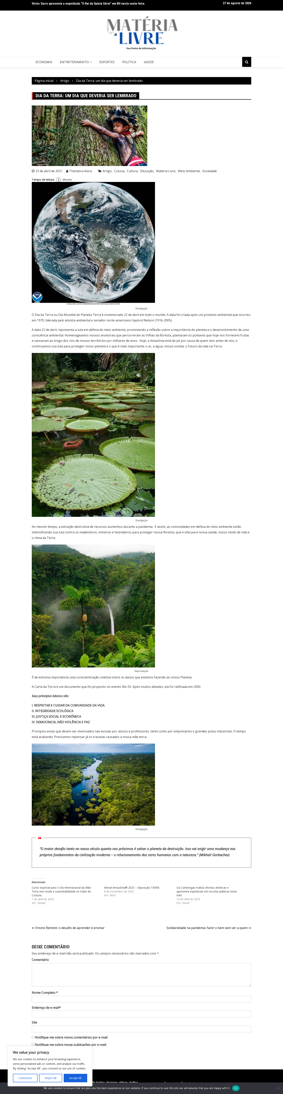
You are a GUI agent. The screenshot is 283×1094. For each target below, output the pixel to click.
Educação (147, 171)
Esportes (107, 62)
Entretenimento (74, 62)
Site (34, 1022)
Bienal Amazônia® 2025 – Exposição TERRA (131, 887)
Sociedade (209, 171)
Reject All (50, 1078)
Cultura (132, 171)
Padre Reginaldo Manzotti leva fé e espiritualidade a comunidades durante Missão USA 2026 (92, 5)
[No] (278, 1088)
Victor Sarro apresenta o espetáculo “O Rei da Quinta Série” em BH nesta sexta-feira (88, 2)
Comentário (40, 960)
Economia (44, 62)
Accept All (75, 1078)
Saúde (149, 62)
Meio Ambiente (189, 171)
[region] (50, 1066)
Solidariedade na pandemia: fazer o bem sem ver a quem (207, 928)
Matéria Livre (165, 171)
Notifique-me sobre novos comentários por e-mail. (71, 1037)
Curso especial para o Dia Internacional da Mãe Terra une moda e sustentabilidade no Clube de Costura (61, 891)
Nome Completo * (45, 992)
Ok (236, 1088)
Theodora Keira (80, 171)
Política (129, 62)
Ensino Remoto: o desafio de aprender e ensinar (70, 928)
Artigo (107, 171)
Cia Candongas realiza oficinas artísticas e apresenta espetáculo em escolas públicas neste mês (207, 891)
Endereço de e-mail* (46, 1007)
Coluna (119, 171)
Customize (25, 1078)
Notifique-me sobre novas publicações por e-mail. (71, 1045)
